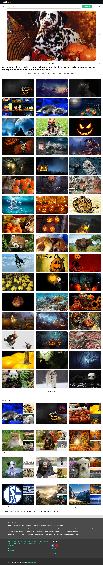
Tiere (29, 73)
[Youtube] (57, 546)
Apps (9, 553)
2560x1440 (30, 541)
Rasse (73, 73)
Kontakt (53, 551)
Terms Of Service (29, 562)
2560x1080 (46, 541)
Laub (59, 73)
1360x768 (36, 543)
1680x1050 (20, 543)
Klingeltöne (10, 548)
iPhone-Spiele (11, 546)
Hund (54, 73)
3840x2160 (20, 541)
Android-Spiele (11, 545)
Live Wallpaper (11, 550)
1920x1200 (26, 543)
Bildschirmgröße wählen (56, 550)
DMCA (34, 562)
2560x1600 (40, 543)
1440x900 (16, 543)
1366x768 (16, 541)
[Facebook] (53, 546)
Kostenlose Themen (12, 552)
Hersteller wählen (55, 548)
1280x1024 (36, 541)
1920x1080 (10, 541)
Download (87, 6)
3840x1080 (10, 543)
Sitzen (48, 73)
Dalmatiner (66, 73)
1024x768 (31, 543)
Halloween (36, 73)
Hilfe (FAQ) (54, 553)
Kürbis (42, 73)
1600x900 (26, 541)
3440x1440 (41, 541)
